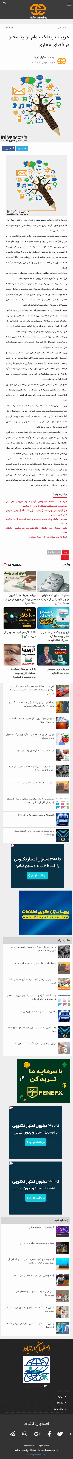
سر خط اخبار (63, 28)
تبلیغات (59, 1403)
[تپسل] (12, 845)
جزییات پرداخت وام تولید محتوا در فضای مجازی (38, 41)
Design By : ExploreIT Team (36, 1455)
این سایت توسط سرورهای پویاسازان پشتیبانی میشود (36, 1450)
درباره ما (59, 1396)
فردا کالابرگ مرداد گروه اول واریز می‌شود (48, 537)
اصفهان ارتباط (40, 57)
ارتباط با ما (58, 1409)
